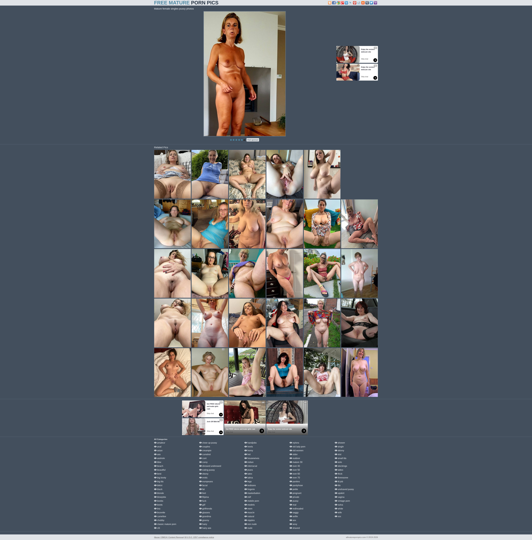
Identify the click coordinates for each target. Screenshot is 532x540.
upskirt (340, 493)
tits (339, 485)
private (295, 497)
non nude (252, 524)
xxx (339, 516)
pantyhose (297, 485)
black (159, 489)
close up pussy (209, 443)
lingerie (251, 489)
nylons (295, 443)
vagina (340, 497)
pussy (295, 501)
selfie (295, 516)
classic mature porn (166, 524)
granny (205, 520)
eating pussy (208, 470)
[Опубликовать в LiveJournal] (350, 2)
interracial (252, 466)
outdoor (296, 458)
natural (250, 516)
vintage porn (343, 501)
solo (339, 462)
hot (248, 454)
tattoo (340, 470)
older (295, 454)
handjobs (252, 443)
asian (160, 450)
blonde (160, 493)
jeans (250, 470)
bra (158, 508)
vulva (340, 505)
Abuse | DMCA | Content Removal (169, 537)
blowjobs (161, 497)
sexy (294, 524)
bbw (159, 462)
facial (205, 485)
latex (249, 474)
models (251, 505)
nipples (251, 520)
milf (249, 497)
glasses (206, 512)
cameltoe (161, 516)
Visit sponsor (252, 140)
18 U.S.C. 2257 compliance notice (199, 537)
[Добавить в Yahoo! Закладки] (375, 2)
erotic (205, 477)
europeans (207, 481)
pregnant (296, 493)
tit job (340, 481)
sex (294, 520)
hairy (204, 524)
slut (339, 454)
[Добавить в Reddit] (358, 2)
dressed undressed (211, 466)
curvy (205, 462)
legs (249, 481)
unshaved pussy (345, 489)
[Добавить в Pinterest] (354, 2)
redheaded (297, 508)
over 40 (296, 466)
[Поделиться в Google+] (342, 2)
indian (250, 462)
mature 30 (297, 462)
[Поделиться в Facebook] (334, 2)
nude (249, 528)
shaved (296, 528)
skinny (340, 450)
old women (297, 450)
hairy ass (206, 528)
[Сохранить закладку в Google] (338, 2)
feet (204, 493)
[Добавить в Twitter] (371, 2)
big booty (161, 477)
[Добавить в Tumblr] (367, 2)
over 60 (296, 474)
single (340, 446)
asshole (161, 458)
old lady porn (298, 446)
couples (206, 446)
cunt (204, 458)
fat (203, 489)
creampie (206, 450)
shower (341, 443)
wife (339, 512)
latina (250, 477)
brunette (161, 512)
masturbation (253, 493)
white (340, 508)
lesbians (251, 485)
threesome (342, 477)
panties (296, 481)
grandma (206, 516)
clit (158, 528)
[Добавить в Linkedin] (346, 2)
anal (159, 446)
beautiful (161, 470)
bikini (159, 485)
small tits (341, 458)
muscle (251, 512)
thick (339, 474)
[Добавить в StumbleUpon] (363, 2)
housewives (253, 458)
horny (250, 450)
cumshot (206, 454)
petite (295, 489)
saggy (295, 512)
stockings (342, 466)
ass (159, 454)
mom (249, 508)
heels (250, 446)
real (294, 505)
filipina (205, 497)
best (159, 474)
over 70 (296, 477)
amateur (161, 443)
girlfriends (207, 508)
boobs (160, 501)
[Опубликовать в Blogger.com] (329, 2)
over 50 (296, 470)
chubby (160, 520)
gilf (203, 505)
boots (160, 505)
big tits (160, 481)
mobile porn (253, 501)
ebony (205, 474)
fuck (204, 501)
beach (160, 466)
